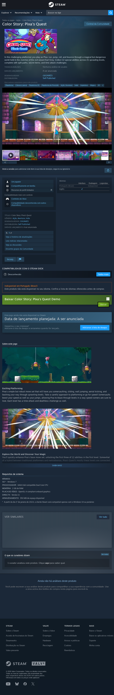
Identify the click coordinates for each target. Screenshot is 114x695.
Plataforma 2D (34, 85)
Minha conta (94, 645)
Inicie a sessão (8, 169)
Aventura (21, 218)
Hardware (47, 640)
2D (99, 85)
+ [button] (102, 85)
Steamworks (11, 640)
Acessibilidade (70, 636)
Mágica (92, 85)
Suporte (92, 640)
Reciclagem (48, 645)
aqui (47, 563)
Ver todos (105, 554)
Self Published (49, 78)
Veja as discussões (14, 245)
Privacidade (69, 631)
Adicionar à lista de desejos (95, 327)
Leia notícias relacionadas (16, 241)
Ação (18, 20)
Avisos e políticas (72, 640)
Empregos (47, 636)
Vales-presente (12, 650)
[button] (6, 12)
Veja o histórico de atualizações (19, 237)
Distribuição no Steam (15, 645)
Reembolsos (69, 650)
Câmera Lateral (21, 85)
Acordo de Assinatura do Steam (19, 636)
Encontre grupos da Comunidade (19, 249)
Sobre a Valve (49, 631)
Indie (76, 85)
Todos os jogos (8, 20)
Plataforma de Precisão (50, 85)
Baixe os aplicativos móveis (101, 636)
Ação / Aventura (66, 85)
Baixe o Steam (95, 631)
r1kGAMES (48, 75)
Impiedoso (84, 85)
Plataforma (9, 85)
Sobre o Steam (12, 631)
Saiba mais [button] (103, 274)
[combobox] (77, 12)
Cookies (67, 645)
